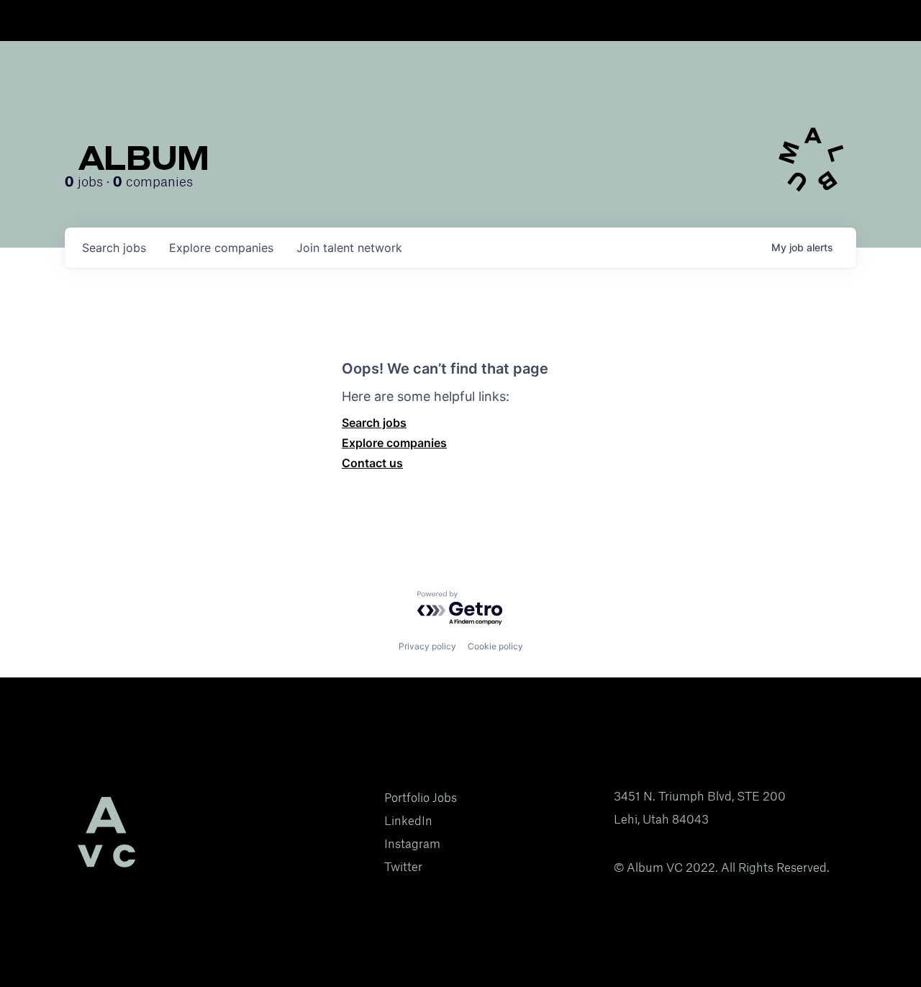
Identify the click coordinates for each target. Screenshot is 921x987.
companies (221, 247)
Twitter (403, 867)
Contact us (372, 463)
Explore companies (394, 443)
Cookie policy (495, 646)
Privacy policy (427, 646)
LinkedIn (408, 821)
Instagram (412, 844)
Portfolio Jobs (420, 797)
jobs (114, 247)
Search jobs (374, 422)
